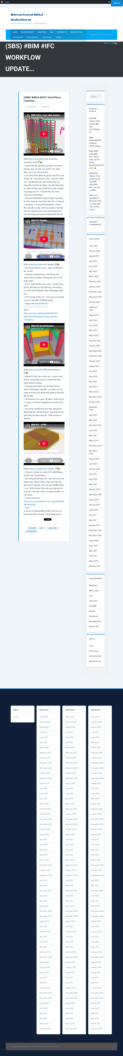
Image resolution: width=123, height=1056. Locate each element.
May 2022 (93, 420)
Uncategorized (95, 621)
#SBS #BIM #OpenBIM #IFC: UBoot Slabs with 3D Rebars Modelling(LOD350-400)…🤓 (96, 159)
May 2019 (93, 484)
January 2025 (94, 287)
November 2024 (95, 297)
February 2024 (95, 341)
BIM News (32, 528)
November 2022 (95, 397)
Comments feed (95, 656)
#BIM (40, 159)
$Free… (59, 37)
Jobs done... (53, 528)
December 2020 (95, 446)
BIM (51, 32)
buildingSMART (27, 32)
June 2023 (93, 376)
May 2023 (93, 382)
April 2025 (93, 271)
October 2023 (94, 361)
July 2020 (93, 464)
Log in (91, 646)
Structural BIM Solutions (27, 17)
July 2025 (93, 261)
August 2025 (94, 256)
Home (15, 32)
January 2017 (94, 525)
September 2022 (46, 875)
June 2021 (93, 430)
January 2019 (94, 489)
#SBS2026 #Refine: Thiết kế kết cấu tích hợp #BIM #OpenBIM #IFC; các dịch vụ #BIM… (94, 181)
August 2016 (94, 541)
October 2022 (94, 402)
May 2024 (93, 330)
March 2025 (94, 276)
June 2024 (93, 325)
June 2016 (93, 546)
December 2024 (95, 292)
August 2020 (94, 459)
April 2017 (93, 520)
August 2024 (94, 315)
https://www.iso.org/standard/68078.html (41, 313)
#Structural (33, 159)
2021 (110, 43)
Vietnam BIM (18, 37)
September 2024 (46, 778)
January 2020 (94, 469)
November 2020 (46, 916)
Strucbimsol (32, 37)
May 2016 (93, 551)
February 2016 (94, 566)
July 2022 (93, 415)
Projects (92, 611)
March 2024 (94, 336)
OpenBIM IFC (62, 32)
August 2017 (94, 510)
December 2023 (95, 351)
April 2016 (93, 556)
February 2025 (95, 282)
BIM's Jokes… (94, 591)
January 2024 (94, 346)
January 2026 (94, 251)
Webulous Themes (52, 1046)
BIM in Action (76, 32)
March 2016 (93, 561)
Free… (91, 596)
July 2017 (93, 515)
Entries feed (93, 651)
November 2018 (95, 495)
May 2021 (93, 435)
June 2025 (93, 266)
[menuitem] (2, 2)
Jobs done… (47, 37)
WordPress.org (95, 661)
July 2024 (93, 320)
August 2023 (94, 366)
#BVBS (51, 469)
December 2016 (95, 530)
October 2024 (94, 302)
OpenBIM (92, 606)
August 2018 (94, 500)
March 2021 (93, 441)
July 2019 (93, 474)
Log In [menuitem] (7, 2)
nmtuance (45, 107)
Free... (42, 528)
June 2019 (93, 479)
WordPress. (25, 1046)
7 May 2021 (32, 107)
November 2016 (95, 535)
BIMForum (42, 32)
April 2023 (93, 387)
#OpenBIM (39, 303)
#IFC (46, 303)
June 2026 (93, 246)
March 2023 (94, 392)
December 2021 (95, 425)
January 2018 (94, 505)
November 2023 (95, 356)
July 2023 (93, 371)
